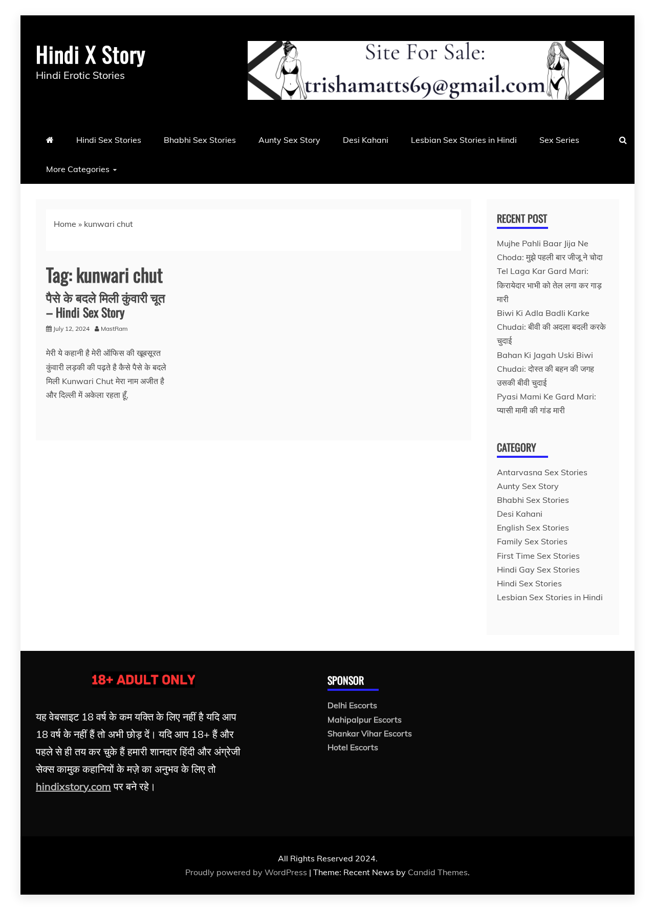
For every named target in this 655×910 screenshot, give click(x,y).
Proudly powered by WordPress (247, 872)
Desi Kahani (365, 140)
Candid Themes (438, 872)
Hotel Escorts (353, 747)
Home (65, 224)
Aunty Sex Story (289, 140)
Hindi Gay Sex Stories (538, 569)
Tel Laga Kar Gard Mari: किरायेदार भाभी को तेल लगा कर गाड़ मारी (549, 285)
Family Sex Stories (532, 541)
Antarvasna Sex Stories (542, 472)
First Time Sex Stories (538, 556)
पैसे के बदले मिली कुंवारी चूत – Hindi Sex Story (105, 304)
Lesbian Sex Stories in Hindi (464, 140)
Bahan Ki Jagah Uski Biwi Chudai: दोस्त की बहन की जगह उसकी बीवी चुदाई (545, 369)
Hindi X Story (90, 54)
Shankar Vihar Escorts (370, 733)
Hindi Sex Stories (108, 140)
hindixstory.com (73, 786)
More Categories (78, 169)
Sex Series (559, 140)
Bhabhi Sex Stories (200, 140)
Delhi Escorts (352, 705)
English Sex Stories (533, 527)
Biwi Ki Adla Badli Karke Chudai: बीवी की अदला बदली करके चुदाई (551, 327)
